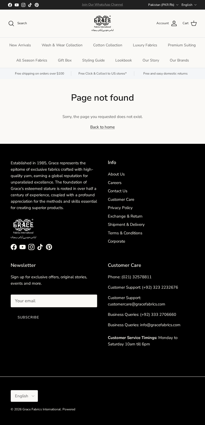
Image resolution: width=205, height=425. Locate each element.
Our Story (151, 60)
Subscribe (28, 317)
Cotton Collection (107, 45)
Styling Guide (93, 60)
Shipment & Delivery (126, 224)
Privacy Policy (120, 207)
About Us (116, 174)
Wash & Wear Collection (62, 45)
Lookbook (123, 60)
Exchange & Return (125, 216)
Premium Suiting (182, 45)
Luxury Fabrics (145, 45)
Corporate (116, 241)
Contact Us (117, 191)
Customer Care (121, 199)
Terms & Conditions (125, 233)
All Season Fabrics (31, 60)
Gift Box (65, 60)
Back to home (102, 127)
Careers (114, 182)
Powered (68, 409)
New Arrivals (20, 45)
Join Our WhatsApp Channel (102, 4)
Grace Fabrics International (41, 409)
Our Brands (179, 60)
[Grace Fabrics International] (102, 23)
